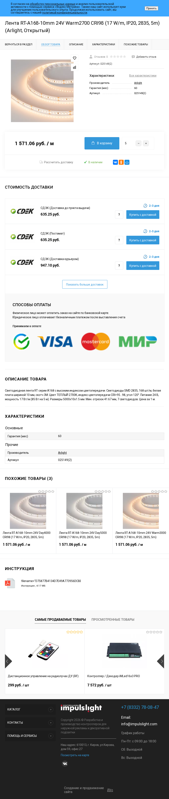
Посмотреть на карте (75, 755)
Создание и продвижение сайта (84, 790)
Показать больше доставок (84, 284)
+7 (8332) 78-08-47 (140, 707)
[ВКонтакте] (115, 162)
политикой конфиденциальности (64, 12)
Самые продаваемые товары (60, 619)
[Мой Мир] (126, 162)
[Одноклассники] (121, 162)
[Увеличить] (42, 90)
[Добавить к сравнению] (74, 67)
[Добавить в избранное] (74, 58)
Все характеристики (142, 75)
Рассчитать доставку (58, 162)
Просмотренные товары (113, 619)
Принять (151, 8)
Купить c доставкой (142, 214)
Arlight (138, 82)
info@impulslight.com (139, 724)
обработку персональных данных (52, 4)
